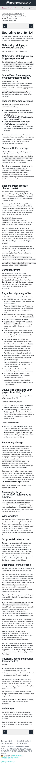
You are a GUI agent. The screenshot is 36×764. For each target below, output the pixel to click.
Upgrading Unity (19, 16)
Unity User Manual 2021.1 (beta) (12, 14)
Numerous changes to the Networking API (15, 51)
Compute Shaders (15, 286)
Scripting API (12, 8)
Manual (4, 8)
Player (12, 405)
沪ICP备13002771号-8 (8, 762)
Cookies (16, 758)
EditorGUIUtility (23, 627)
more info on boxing (10, 360)
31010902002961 (18, 756)
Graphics (5, 232)
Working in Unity (7, 16)
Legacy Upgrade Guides (9, 18)
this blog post (17, 214)
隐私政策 (10, 758)
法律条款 (4, 758)
